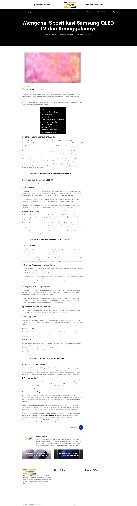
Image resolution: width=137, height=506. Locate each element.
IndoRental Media (29, 89)
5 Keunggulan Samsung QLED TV (50, 112)
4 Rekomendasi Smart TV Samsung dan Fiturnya (54, 173)
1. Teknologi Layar (48, 124)
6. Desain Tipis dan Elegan (50, 132)
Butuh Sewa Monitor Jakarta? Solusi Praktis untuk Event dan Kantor (100, 108)
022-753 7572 (60, 493)
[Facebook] (71, 505)
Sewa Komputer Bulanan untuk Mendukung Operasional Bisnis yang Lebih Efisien (102, 83)
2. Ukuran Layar (47, 126)
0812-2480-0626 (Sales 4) (63, 489)
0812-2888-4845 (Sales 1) (63, 480)
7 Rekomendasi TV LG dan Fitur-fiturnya (51, 358)
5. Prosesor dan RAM (49, 131)
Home (46, 34)
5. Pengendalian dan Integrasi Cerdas (52, 121)
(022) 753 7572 (60, 497)
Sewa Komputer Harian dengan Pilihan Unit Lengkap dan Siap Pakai (102, 92)
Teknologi (53, 34)
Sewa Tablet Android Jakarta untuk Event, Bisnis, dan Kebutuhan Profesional (102, 73)
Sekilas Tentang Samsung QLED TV (51, 111)
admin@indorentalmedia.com (43, 4)
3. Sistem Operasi (48, 127)
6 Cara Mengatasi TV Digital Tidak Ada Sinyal (53, 239)
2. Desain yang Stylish (49, 116)
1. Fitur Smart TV (48, 114)
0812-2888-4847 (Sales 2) (63, 483)
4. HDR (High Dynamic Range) (50, 129)
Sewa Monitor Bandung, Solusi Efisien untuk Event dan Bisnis (100, 100)
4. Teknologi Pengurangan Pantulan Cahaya (54, 119)
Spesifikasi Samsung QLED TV (49, 122)
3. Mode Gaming (48, 117)
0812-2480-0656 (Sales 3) (63, 486)
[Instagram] (75, 505)
